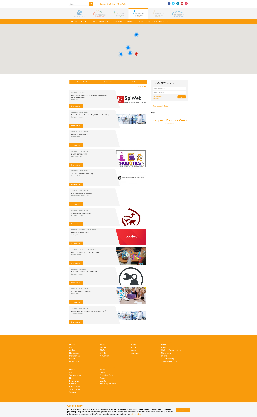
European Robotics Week (169, 120)
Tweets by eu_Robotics (161, 106)
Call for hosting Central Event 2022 (152, 21)
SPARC (102, 342)
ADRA (103, 350)
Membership (74, 355)
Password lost (158, 96)
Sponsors (73, 392)
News (71, 378)
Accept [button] (182, 410)
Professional (74, 386)
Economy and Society (169, 123)
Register (156, 98)
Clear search (142, 86)
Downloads (74, 361)
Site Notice (111, 4)
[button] (79, 13)
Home (73, 21)
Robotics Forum (136, 342)
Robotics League (75, 367)
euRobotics (73, 342)
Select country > (108, 82)
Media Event (134, 82)
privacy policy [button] (136, 414)
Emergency (74, 381)
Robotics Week (166, 342)
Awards (134, 350)
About (83, 21)
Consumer (73, 383)
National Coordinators (99, 21)
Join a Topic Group (108, 383)
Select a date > (82, 82)
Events (130, 21)
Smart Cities (74, 389)
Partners (103, 347)
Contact (103, 4)
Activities (73, 350)
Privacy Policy (121, 4)
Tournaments (75, 375)
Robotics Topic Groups (107, 367)
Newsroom (118, 21)
